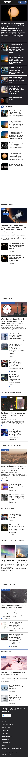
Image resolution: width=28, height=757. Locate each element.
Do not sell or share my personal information (11, 748)
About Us (4, 721)
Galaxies (4, 397)
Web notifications (6, 742)
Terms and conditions (6, 727)
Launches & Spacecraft (8, 303)
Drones (4, 656)
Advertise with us (5, 739)
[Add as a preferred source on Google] (6, 715)
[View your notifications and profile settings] (23, 2)
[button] (25, 2)
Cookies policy (5, 733)
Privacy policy (5, 730)
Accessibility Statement (7, 736)
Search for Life (6, 589)
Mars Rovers (5, 450)
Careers (3, 745)
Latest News (9, 106)
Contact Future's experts (7, 724)
